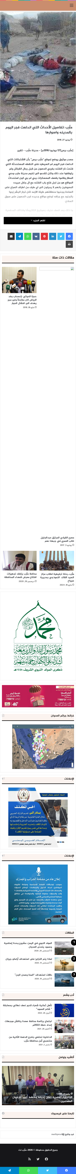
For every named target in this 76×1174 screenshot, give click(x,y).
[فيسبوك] (69, 236)
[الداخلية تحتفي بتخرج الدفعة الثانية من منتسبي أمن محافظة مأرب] (64, 1042)
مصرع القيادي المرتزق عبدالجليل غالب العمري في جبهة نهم (57, 539)
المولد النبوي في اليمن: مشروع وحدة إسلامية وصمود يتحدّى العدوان (28, 945)
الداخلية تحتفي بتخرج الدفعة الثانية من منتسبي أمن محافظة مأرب (30, 1039)
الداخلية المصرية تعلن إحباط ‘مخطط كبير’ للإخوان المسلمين (42, 1099)
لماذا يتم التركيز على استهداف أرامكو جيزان (28, 959)
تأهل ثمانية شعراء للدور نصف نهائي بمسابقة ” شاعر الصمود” (27, 1007)
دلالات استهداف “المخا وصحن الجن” (33, 975)
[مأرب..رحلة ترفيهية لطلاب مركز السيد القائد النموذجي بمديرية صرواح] (56, 561)
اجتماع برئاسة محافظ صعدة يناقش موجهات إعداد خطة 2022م (28, 1023)
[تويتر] (61, 236)
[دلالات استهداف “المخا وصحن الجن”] (64, 980)
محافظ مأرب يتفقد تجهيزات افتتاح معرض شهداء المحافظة (20, 575)
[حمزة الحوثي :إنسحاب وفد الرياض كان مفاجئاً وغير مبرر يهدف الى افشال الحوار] (19, 280)
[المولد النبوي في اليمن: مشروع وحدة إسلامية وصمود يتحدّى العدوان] (64, 948)
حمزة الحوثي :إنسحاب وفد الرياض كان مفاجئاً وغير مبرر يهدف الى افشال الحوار (22, 299)
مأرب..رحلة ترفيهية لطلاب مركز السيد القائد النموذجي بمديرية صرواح (57, 577)
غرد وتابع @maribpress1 (62, 1134)
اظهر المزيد (38, 221)
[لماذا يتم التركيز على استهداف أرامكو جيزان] (64, 964)
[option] (38, 1085)
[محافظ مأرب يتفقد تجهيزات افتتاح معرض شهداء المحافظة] (19, 560)
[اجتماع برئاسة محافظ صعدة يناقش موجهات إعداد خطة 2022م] (64, 1026)
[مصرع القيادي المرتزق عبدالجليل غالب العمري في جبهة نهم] (56, 400)
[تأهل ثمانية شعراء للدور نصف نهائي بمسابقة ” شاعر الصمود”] (64, 1010)
